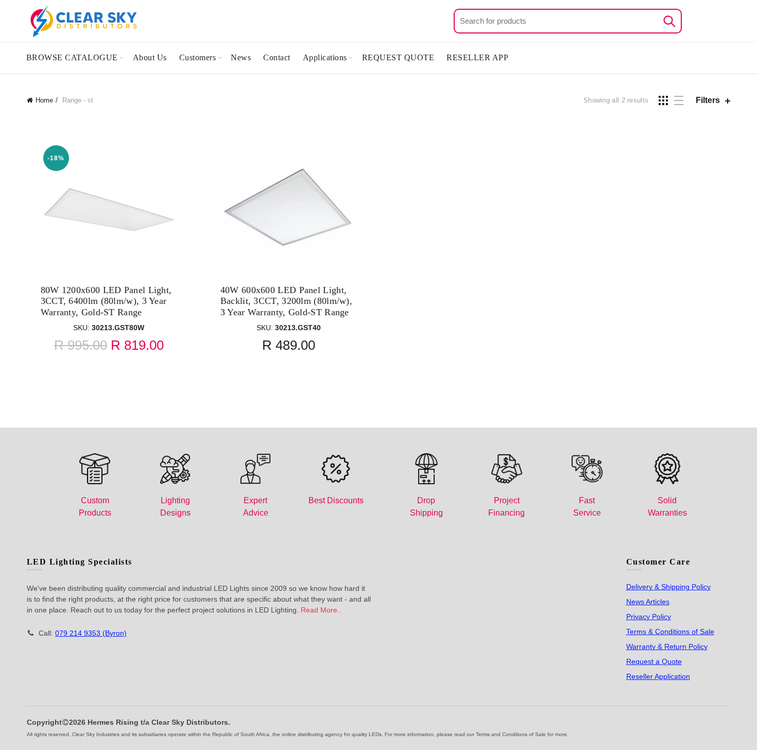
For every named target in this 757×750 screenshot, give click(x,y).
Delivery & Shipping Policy (668, 587)
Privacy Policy (648, 616)
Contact (276, 57)
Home (44, 100)
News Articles (647, 602)
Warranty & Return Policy (667, 646)
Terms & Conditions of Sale (670, 631)
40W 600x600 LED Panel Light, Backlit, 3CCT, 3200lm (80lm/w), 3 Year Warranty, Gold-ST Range (286, 301)
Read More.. (321, 610)
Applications (325, 57)
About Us (150, 57)
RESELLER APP (477, 57)
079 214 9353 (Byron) (91, 633)
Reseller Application (658, 676)
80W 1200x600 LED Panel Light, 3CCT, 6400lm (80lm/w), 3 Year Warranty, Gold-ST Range (106, 301)
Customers (197, 57)
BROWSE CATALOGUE (72, 57)
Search (669, 21)
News (241, 57)
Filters (708, 100)
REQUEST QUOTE (398, 57)
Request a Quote (654, 661)
